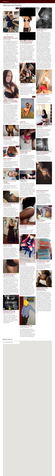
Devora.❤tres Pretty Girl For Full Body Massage (26, 41)
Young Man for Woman (26, 326)
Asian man (22, 121)
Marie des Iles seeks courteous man (8, 137)
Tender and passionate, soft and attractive (10, 204)
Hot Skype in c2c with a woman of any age (9, 274)
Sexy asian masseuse (42, 126)
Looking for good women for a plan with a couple (43, 261)
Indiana (19, 3)
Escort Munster (24, 84)
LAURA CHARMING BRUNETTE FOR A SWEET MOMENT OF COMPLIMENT (10, 100)
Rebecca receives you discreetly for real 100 (9, 311)
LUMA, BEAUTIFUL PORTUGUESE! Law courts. (10, 37)
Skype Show (23, 180)
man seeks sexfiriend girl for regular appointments (44, 152)
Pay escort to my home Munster (9, 181)
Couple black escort (41, 29)
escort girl (22, 263)
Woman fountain (7, 244)
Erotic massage (7, 158)
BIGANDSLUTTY (6, 1)
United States (14, 3)
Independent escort (6, 3)
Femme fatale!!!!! (40, 220)
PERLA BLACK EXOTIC (42, 190)
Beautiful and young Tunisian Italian (25, 151)
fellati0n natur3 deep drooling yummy (42, 288)
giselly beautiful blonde (42, 94)
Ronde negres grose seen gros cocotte (27, 226)
